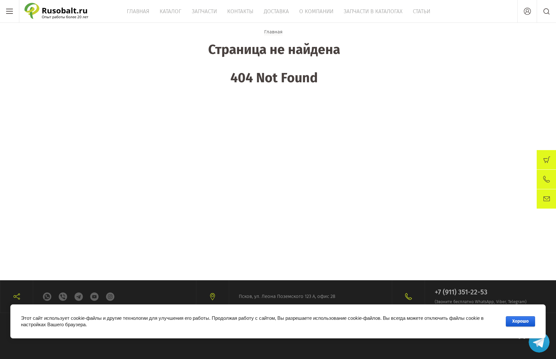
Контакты (240, 11)
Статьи (421, 11)
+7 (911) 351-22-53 (461, 292)
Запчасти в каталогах (373, 11)
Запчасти (204, 11)
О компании (316, 11)
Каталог (170, 11)
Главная (138, 11)
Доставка (276, 11)
